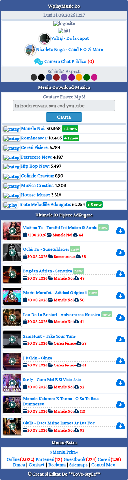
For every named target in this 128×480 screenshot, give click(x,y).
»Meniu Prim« (64, 452)
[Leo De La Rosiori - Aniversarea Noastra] (122, 317)
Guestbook (75, 459)
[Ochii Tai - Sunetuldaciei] (122, 252)
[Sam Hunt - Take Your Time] (122, 339)
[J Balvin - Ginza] (122, 361)
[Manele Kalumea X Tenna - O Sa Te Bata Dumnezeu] (122, 404)
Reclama (57, 464)
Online (13, 459)
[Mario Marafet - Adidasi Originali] (122, 295)
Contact (37, 464)
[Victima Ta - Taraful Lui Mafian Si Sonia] (122, 230)
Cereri (104, 459)
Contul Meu (103, 464)
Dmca (19, 464)
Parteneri (45, 459)
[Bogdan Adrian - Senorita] (122, 274)
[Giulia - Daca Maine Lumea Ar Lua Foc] (122, 426)
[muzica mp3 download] (30, 49)
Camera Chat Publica (68, 61)
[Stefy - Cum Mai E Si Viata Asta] (122, 382)
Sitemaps (78, 464)
